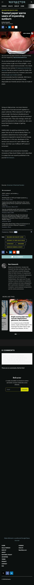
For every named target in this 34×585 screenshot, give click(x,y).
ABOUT (4, 552)
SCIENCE (4, 6)
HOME (22, 6)
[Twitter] (6, 27)
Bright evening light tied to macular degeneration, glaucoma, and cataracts (15, 318)
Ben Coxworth (13, 264)
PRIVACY (4, 561)
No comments (18, 257)
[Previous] (4, 315)
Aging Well (9, 301)
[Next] (30, 315)
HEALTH (10, 6)
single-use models (11, 75)
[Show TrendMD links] (31, 231)
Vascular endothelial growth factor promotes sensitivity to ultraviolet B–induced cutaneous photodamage (17, 210)
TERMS (3, 559)
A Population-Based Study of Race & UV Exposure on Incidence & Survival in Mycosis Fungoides (16, 224)
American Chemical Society (15, 185)
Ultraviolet (10, 243)
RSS (3, 566)
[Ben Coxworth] (4, 265)
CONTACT (4, 563)
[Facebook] (3, 27)
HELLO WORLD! (6, 548)
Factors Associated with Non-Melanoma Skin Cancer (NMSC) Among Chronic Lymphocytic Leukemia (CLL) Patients (16, 203)
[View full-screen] (32, 33)
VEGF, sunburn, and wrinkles (9, 193)
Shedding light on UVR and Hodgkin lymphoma (14, 197)
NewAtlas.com (23, 550)
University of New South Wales (16, 240)
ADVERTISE (5, 557)
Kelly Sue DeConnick (18, 57)
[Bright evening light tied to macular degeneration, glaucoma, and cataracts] (17, 307)
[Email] (16, 27)
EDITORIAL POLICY (7, 554)
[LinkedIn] (9, 27)
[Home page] (17, 2)
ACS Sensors (10, 157)
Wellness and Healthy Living (10, 10)
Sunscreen (21, 243)
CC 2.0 (25, 57)
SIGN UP (16, 6)
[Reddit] (13, 27)
